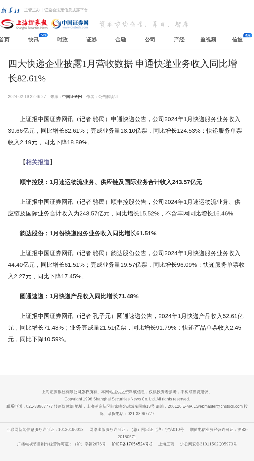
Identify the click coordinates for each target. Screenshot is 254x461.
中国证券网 (72, 96)
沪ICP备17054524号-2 (132, 444)
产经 (179, 39)
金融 (120, 39)
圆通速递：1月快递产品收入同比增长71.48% (79, 296)
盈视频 (208, 39)
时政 (62, 39)
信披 (237, 39)
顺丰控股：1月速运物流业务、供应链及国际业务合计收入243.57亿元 (111, 182)
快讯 (33, 39)
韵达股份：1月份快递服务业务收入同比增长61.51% (88, 233)
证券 (91, 39)
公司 (150, 39)
